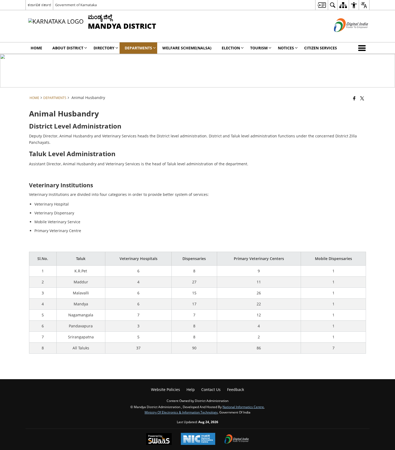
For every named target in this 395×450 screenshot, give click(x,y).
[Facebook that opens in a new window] (354, 98)
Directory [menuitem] (104, 47)
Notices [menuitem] (286, 47)
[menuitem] (321, 5)
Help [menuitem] (190, 389)
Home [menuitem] (36, 47)
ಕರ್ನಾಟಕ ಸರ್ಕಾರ (39, 4)
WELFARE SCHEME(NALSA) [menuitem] (186, 47)
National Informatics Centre (243, 407)
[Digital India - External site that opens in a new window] (344, 36)
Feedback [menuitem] (235, 389)
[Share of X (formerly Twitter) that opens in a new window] (362, 98)
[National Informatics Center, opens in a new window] (198, 439)
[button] (363, 48)
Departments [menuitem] (138, 47)
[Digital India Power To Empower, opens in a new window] (236, 439)
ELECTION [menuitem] (231, 47)
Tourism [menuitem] (259, 47)
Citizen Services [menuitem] (320, 47)
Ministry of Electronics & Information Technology (181, 412)
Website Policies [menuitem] (165, 389)
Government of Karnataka (76, 4)
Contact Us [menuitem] (211, 389)
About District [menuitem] (67, 47)
